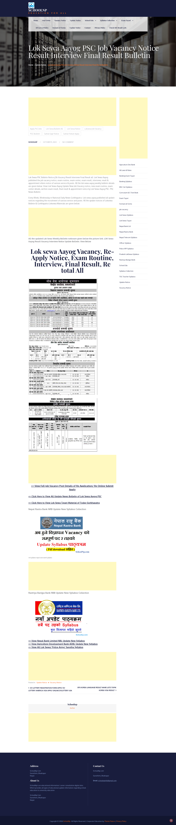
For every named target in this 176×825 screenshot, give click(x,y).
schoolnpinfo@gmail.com (107, 781)
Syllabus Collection (107, 20)
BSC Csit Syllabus (125, 187)
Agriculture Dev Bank (127, 165)
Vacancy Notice (60, 20)
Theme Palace (109, 821)
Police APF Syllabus (126, 249)
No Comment (68, 142)
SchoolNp (37, 10)
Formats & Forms (59, 28)
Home (36, 20)
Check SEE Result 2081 (117, 28)
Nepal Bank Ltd (125, 226)
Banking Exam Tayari (127, 176)
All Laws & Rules (42, 28)
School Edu (89, 20)
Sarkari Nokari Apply (71, 134)
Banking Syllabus (125, 181)
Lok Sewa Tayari (125, 221)
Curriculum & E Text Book (128, 193)
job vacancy (123, 209)
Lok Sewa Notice (73, 129)
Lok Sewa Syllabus (126, 215)
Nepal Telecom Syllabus (128, 237)
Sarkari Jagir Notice (51, 134)
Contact (88, 28)
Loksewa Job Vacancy (93, 129)
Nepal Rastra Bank (126, 232)
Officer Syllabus (125, 243)
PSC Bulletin (35, 134)
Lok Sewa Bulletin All (54, 129)
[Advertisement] (72, 112)
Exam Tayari (126, 20)
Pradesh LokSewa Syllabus (129, 254)
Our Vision (46, 20)
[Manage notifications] (171, 820)
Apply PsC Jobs (36, 129)
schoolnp (32, 142)
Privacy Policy (100, 28)
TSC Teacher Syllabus (127, 277)
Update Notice (75, 20)
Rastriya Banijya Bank (127, 260)
